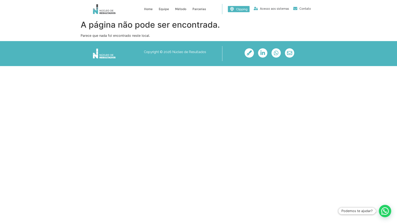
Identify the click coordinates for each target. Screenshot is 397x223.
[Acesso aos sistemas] (256, 8)
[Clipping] (232, 9)
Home (148, 9)
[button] (385, 211)
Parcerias (199, 9)
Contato (305, 8)
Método (180, 9)
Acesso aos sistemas (274, 8)
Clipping (242, 9)
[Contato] (295, 8)
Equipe (164, 9)
